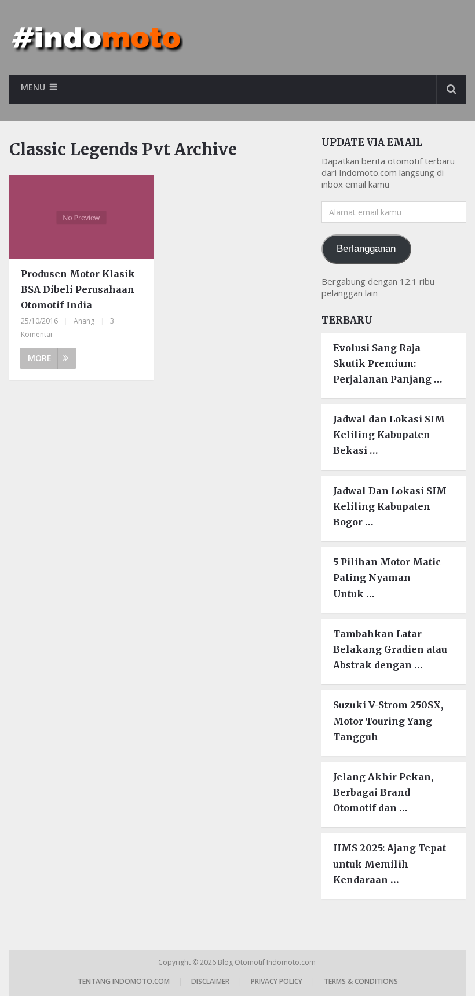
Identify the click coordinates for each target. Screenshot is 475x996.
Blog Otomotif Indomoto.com (267, 962)
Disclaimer (210, 981)
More (40, 357)
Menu (33, 87)
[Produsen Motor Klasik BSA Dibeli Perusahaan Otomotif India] (81, 217)
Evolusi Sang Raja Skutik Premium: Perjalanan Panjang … (387, 363)
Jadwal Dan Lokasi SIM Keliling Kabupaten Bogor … (390, 506)
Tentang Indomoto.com (124, 981)
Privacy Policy (276, 981)
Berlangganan (366, 248)
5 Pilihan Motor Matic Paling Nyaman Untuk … (387, 577)
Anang (84, 321)
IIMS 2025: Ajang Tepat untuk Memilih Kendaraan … (389, 863)
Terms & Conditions (361, 981)
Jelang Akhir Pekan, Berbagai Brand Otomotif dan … (383, 792)
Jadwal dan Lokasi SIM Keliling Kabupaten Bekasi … (389, 434)
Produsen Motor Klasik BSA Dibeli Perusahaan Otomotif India (78, 289)
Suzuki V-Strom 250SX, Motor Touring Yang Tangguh (388, 720)
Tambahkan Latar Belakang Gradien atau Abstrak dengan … (390, 649)
